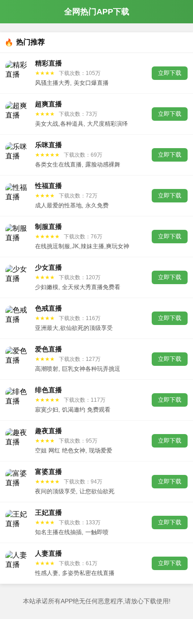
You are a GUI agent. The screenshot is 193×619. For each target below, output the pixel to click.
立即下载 (169, 73)
